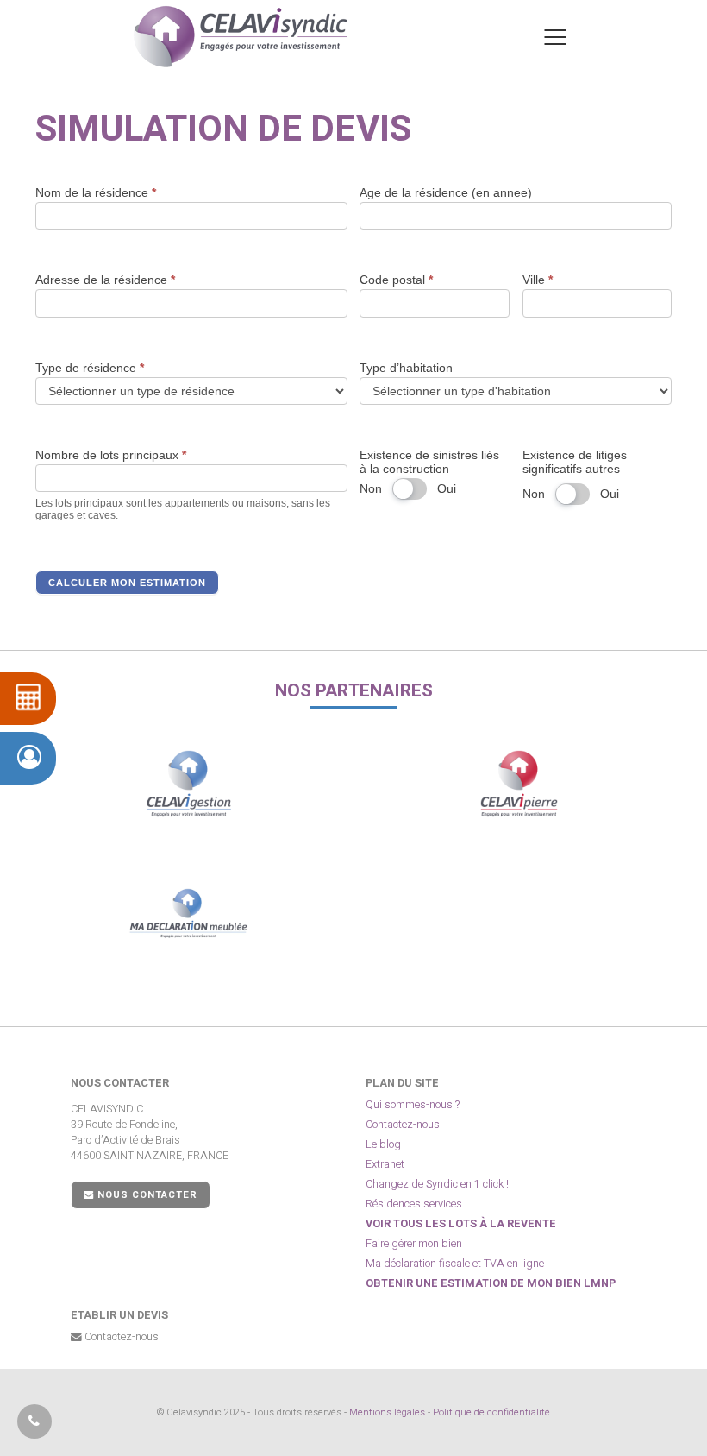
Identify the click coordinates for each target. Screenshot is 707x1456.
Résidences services (414, 1204)
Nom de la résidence (95, 192)
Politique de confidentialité (491, 1412)
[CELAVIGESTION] (188, 783)
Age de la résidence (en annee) (446, 192)
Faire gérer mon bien (414, 1243)
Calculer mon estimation (127, 582)
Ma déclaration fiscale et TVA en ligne (455, 1263)
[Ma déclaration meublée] (188, 913)
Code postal (396, 280)
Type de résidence (89, 368)
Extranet (385, 1164)
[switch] (409, 489)
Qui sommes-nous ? (413, 1104)
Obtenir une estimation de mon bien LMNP (491, 1283)
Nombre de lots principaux (110, 455)
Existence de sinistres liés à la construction (429, 462)
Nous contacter (145, 1195)
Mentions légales (387, 1412)
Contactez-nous (403, 1124)
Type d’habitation (406, 368)
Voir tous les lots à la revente (461, 1224)
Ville (537, 280)
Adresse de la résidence (105, 280)
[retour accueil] (240, 36)
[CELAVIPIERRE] (519, 783)
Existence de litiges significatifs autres (574, 462)
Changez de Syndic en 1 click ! (437, 1184)
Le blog (383, 1144)
